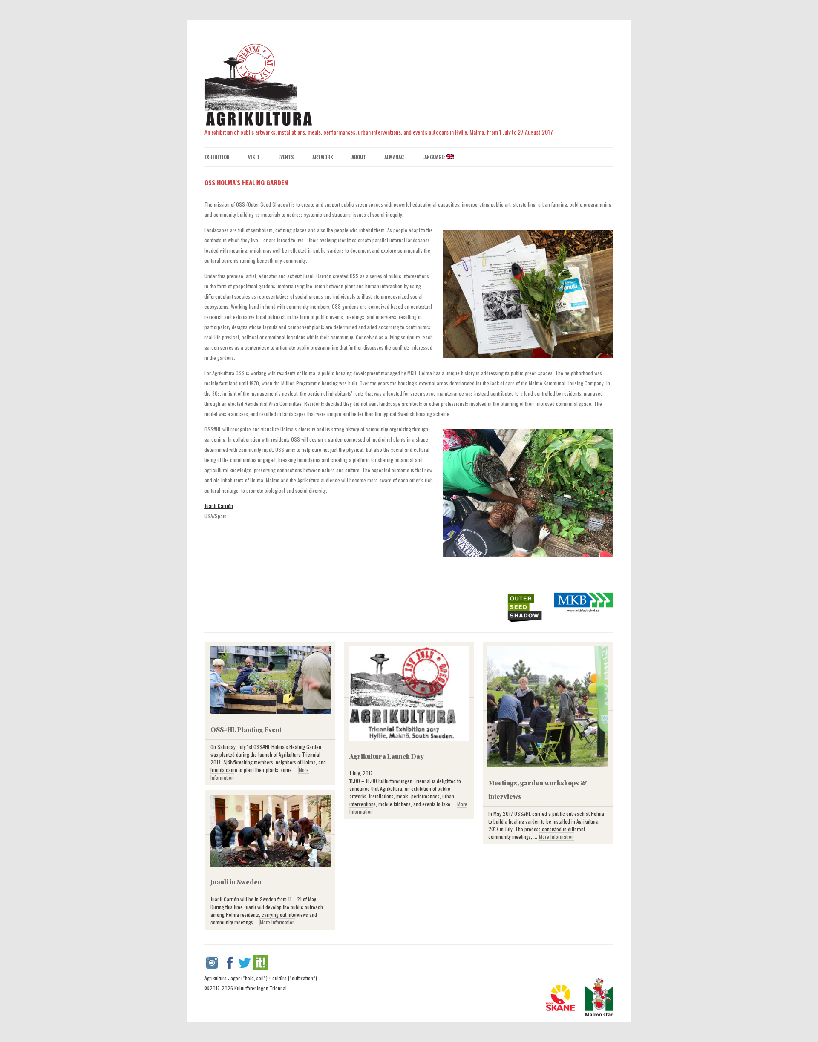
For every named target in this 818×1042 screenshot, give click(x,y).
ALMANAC (394, 157)
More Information (556, 836)
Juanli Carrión (218, 505)
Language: (434, 157)
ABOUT (358, 157)
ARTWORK (322, 157)
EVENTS (286, 157)
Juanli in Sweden (236, 882)
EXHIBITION (217, 157)
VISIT (254, 157)
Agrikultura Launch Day (386, 756)
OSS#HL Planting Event (246, 729)
